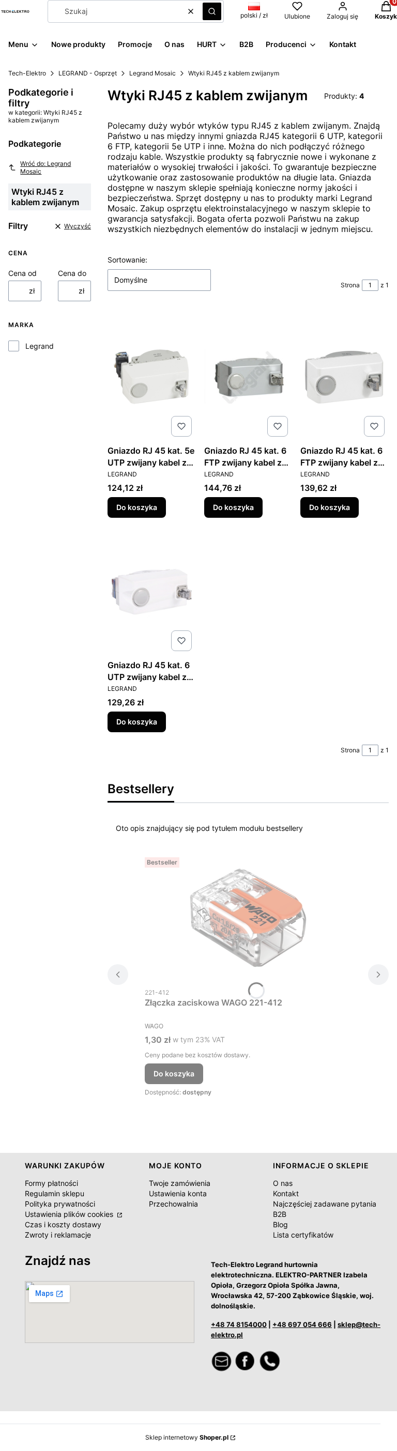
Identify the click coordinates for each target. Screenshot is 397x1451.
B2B (279, 1214)
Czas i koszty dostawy (63, 1224)
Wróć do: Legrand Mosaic (45, 167)
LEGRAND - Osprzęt (87, 73)
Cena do (72, 273)
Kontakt (286, 1193)
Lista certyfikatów (303, 1234)
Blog (280, 1224)
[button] (212, 11)
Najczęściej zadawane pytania (324, 1203)
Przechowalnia (173, 1203)
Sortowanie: (127, 259)
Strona (350, 285)
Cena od (22, 273)
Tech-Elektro (27, 73)
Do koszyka (136, 507)
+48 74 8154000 (239, 1324)
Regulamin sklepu (54, 1193)
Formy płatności (51, 1183)
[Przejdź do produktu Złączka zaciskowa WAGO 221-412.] (248, 917)
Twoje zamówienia (179, 1183)
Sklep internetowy (186, 1437)
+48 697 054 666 (302, 1324)
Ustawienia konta (178, 1193)
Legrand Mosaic (152, 73)
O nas (283, 1183)
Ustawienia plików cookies (70, 1214)
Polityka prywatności (60, 1203)
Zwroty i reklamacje (58, 1234)
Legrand (39, 346)
